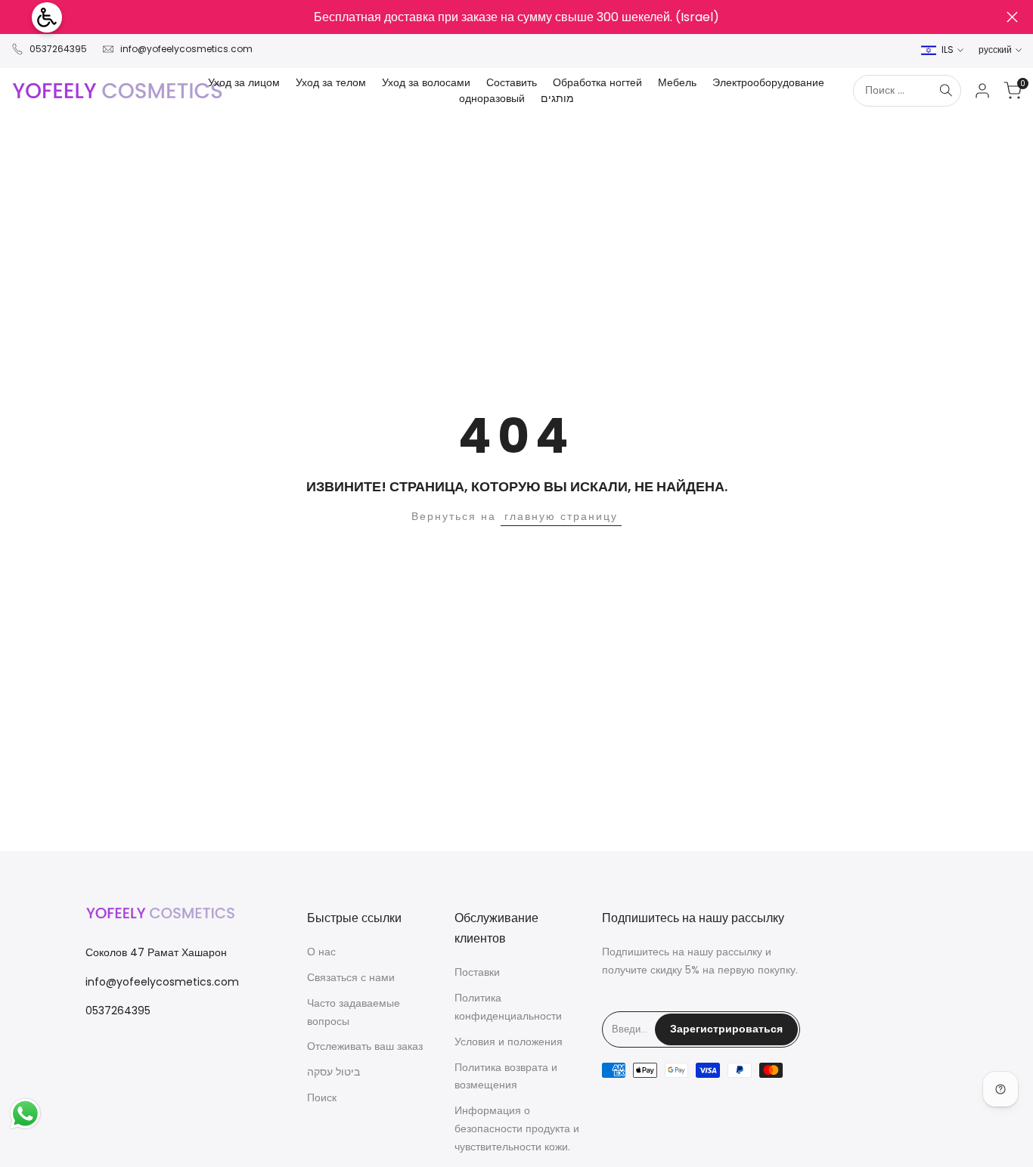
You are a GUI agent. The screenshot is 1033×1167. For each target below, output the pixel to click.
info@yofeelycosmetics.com (186, 48)
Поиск (322, 1097)
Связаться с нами (351, 977)
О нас (321, 951)
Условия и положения (508, 1041)
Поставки (477, 972)
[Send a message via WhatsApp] (25, 1113)
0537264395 (58, 48)
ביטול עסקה (333, 1071)
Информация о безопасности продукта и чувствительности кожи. (516, 1128)
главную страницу (561, 516)
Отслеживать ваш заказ (365, 1046)
